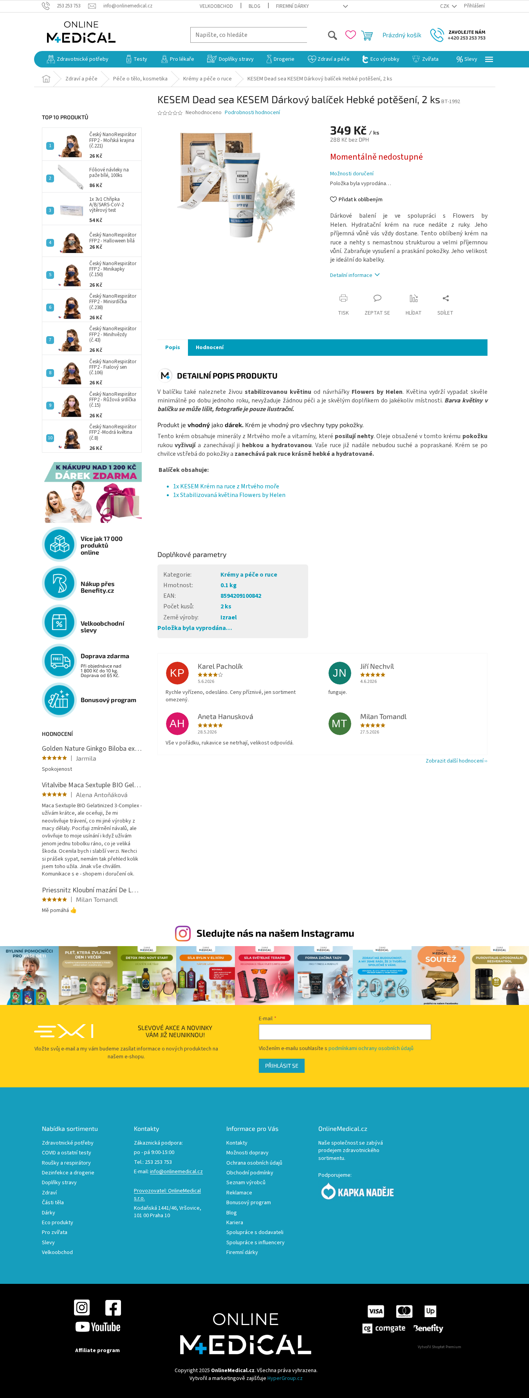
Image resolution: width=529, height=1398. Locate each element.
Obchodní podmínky (249, 1173)
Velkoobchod (216, 6)
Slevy (48, 1243)
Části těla (53, 1203)
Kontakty (236, 1143)
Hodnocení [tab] (210, 347)
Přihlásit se (281, 1065)
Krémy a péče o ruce (248, 574)
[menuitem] (77, 59)
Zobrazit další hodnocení (455, 761)
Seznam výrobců (245, 1183)
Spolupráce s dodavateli (254, 1232)
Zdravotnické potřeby (68, 1143)
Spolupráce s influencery (255, 1243)
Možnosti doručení (352, 174)
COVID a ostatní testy (66, 1153)
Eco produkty (57, 1223)
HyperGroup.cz (285, 1378)
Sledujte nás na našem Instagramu (275, 933)
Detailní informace (351, 275)
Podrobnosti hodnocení (252, 112)
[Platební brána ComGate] (402, 1319)
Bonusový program (248, 1203)
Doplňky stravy (59, 1183)
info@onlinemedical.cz (176, 1172)
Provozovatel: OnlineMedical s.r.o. (167, 1194)
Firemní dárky (292, 6)
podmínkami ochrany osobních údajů (371, 1048)
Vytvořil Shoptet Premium (439, 1347)
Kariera (234, 1223)
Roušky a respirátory (66, 1163)
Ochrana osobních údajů (254, 1163)
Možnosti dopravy (247, 1153)
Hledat (322, 34)
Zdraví (49, 1193)
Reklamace (239, 1193)
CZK (445, 6)
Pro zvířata (54, 1232)
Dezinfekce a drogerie (68, 1173)
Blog (254, 6)
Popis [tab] (172, 347)
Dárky (48, 1213)
